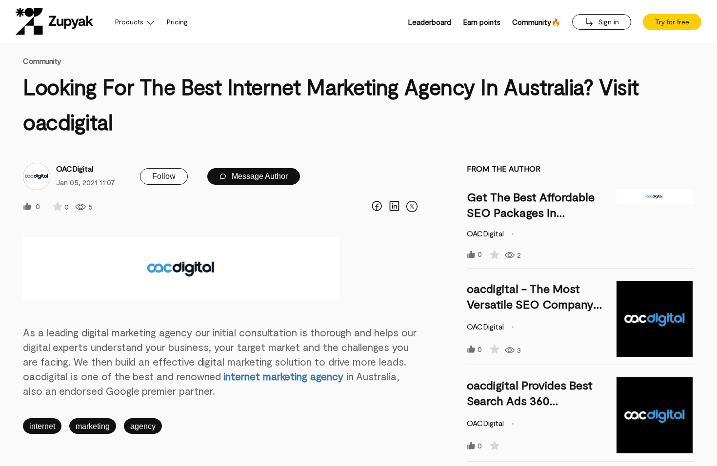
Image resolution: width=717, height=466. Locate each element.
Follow (164, 176)
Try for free (672, 22)
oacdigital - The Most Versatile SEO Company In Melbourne (530, 304)
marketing (93, 426)
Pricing (177, 22)
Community (42, 60)
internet (42, 426)
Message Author (259, 176)
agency (143, 426)
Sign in (607, 22)
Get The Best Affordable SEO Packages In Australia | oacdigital (531, 212)
